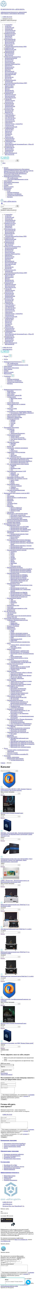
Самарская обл (9, 113)
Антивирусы (7, 1178)
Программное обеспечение (11, 182)
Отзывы (6, 185)
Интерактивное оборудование (15, 172)
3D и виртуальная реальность (12, 1155)
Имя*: (2, 1260)
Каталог (6, 167)
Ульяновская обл (9, 140)
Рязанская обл (9, 112)
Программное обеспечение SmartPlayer (14, 1143)
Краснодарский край (10, 72)
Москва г (7, 89)
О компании (7, 189)
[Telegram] (5, 158)
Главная (3, 762)
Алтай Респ (8, 26)
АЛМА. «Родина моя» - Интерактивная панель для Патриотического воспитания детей (15, 881)
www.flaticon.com (5, 1241)
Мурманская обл (9, 91)
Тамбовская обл (9, 128)
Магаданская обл (10, 84)
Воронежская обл (10, 43)
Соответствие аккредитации (15, 195)
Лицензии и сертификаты (14, 194)
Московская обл (9, 90)
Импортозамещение (9, 1169)
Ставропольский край (11, 126)
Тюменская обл (9, 137)
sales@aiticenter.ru (7, 349)
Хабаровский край (10, 141)
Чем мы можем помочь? (7, 1264)
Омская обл (8, 99)
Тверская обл (8, 131)
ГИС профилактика (12, 178)
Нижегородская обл (10, 94)
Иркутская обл (9, 55)
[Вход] (2, 204)
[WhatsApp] (2, 158)
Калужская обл (9, 61)
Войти (2, 1071)
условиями (31, 1094)
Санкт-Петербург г (10, 115)
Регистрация (4, 1073)
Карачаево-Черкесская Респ (12, 64)
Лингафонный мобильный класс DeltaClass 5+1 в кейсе (16, 929)
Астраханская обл (10, 32)
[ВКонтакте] (17, 1226)
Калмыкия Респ (9, 59)
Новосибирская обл (10, 97)
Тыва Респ (8, 135)
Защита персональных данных (12, 1146)
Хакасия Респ (8, 143)
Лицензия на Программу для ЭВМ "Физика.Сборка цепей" (17, 1043)
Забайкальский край (10, 49)
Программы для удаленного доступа (14, 1166)
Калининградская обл (11, 58)
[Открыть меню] (4, 204)
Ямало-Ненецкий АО (11, 153)
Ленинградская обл (10, 80)
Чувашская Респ (9, 150)
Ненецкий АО (9, 93)
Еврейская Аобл (9, 48)
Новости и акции (9, 186)
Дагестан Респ (9, 45)
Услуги (11, 175)
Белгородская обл (10, 35)
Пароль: (3, 1066)
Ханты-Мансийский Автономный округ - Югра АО (19, 144)
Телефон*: (3, 1262)
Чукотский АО (9, 151)
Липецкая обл (9, 81)
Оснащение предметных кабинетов (14, 1154)
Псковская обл (9, 108)
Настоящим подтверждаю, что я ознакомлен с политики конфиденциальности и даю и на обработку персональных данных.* (17, 1131)
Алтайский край (9, 27)
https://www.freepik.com (21, 1239)
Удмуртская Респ (9, 138)
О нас (8, 191)
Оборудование (8, 181)
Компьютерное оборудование (12, 1168)
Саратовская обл (9, 116)
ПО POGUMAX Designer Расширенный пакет (13, 1023)
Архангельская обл (10, 30)
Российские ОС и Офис (10, 1165)
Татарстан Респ (9, 129)
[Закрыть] (1, 1051)
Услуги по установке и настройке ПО (14, 1145)
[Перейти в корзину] (1, 165)
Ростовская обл (9, 110)
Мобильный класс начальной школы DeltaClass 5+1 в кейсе (17, 976)
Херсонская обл (9, 145)
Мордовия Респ (9, 87)
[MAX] (8, 158)
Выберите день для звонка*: (8, 1257)
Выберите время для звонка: (8, 1259)
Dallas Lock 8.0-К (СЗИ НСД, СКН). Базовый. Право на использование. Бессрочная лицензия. (16, 789)
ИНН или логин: (5, 1063)
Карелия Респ (8, 65)
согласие (25, 1096)
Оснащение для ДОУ (10, 1157)
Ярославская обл (9, 154)
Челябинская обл (9, 147)
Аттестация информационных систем (17, 179)
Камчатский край (10, 62)
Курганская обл (9, 77)
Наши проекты (8, 183)
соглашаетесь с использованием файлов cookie (14, 1285)
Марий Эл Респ (9, 86)
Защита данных (8, 1177)
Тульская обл (8, 134)
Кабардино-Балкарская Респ (13, 56)
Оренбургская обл (10, 100)
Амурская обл (9, 29)
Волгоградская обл (10, 40)
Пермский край (9, 105)
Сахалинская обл (9, 119)
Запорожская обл (9, 51)
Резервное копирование (10, 1180)
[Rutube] (12, 1226)
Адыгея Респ (8, 24)
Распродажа (16, 175)
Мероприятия (7, 188)
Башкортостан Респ (10, 33)
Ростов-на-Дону (9, 109)
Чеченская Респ (9, 148)
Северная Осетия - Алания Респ (14, 124)
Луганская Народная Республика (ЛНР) (16, 83)
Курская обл (8, 78)
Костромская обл (9, 71)
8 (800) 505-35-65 (7, 17)
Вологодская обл (9, 42)
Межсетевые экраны (9, 1175)
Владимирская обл (10, 39)
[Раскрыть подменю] (10, 355)
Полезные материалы (13, 192)
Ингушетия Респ (9, 54)
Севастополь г (9, 122)
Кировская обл (9, 68)
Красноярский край (10, 74)
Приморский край (10, 106)
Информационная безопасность (13, 169)
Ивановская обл (9, 52)
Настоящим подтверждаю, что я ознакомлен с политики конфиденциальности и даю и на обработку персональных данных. (17, 1274)
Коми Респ (8, 70)
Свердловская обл (10, 121)
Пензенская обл (9, 103)
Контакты (10, 197)
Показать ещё (4, 1049)
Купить (3, 795)
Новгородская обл (10, 96)
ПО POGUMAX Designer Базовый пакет (12, 813)
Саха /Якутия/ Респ (10, 118)
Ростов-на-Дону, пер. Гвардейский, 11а (13, 1206)
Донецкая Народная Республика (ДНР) (16, 46)
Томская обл (8, 132)
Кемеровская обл (9, 67)
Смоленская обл (9, 125)
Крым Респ (8, 75)
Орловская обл (9, 102)
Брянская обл (8, 36)
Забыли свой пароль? (6, 1074)
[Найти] (17, 160)
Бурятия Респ (8, 37)
